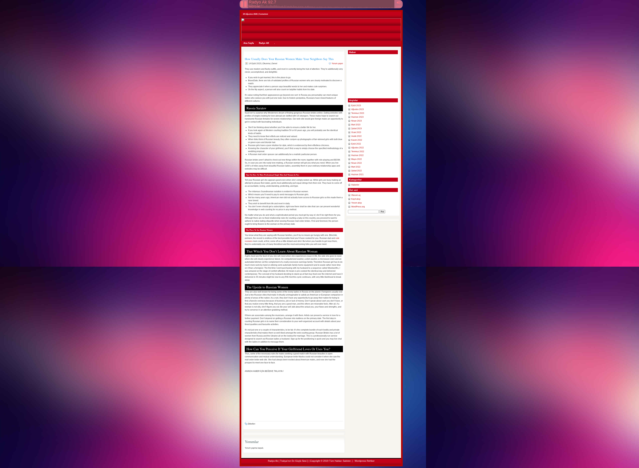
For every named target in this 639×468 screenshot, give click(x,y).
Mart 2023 (355, 125)
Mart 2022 (355, 167)
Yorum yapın (337, 63)
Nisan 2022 (356, 163)
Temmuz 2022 (357, 151)
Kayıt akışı (355, 199)
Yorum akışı (356, 203)
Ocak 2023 (356, 132)
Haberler (355, 185)
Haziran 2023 (357, 117)
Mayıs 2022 (356, 159)
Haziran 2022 (357, 155)
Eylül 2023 (356, 105)
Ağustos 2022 (357, 147)
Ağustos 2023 (357, 109)
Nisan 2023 (356, 121)
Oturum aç (356, 195)
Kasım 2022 (356, 140)
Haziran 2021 (357, 174)
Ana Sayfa (248, 43)
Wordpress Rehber (365, 461)
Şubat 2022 (356, 171)
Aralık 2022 (356, 136)
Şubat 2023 (356, 128)
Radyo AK (264, 43)
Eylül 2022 (356, 144)
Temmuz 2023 (357, 113)
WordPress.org (358, 207)
